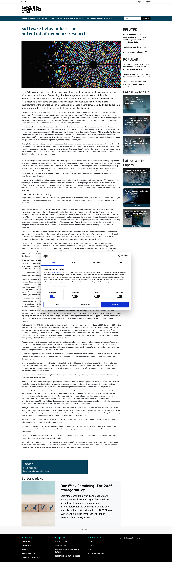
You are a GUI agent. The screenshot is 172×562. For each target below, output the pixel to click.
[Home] (31, 7)
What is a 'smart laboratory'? (135, 52)
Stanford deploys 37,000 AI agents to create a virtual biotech (134, 84)
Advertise (26, 546)
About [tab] (119, 262)
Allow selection (86, 304)
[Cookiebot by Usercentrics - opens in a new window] (120, 256)
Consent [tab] (52, 262)
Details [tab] (74, 262)
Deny (57, 304)
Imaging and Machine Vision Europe (67, 551)
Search (146, 18)
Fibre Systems (61, 546)
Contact (26, 550)
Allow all (115, 304)
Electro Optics (62, 542)
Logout (91, 546)
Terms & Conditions (31, 558)
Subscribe (92, 550)
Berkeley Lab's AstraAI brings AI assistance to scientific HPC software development (136, 66)
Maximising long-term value (134, 47)
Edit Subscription (96, 554)
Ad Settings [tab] (97, 262)
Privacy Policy (28, 554)
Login (90, 542)
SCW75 (66, 18)
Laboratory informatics (40, 471)
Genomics (27, 471)
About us (26, 542)
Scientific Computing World (67, 556)
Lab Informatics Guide (80, 18)
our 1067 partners (55, 272)
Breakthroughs (98, 18)
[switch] (75, 296)
